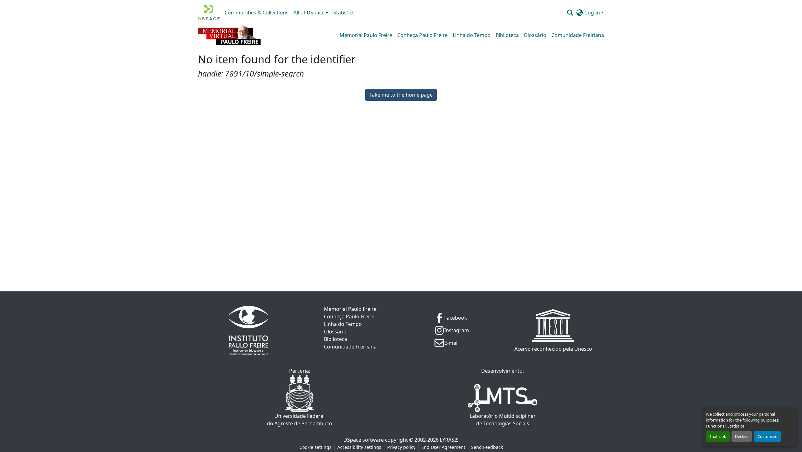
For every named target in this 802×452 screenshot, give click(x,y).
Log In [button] (593, 12)
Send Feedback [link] (487, 447)
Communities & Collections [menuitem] (257, 12)
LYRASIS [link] (449, 439)
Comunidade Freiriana (577, 35)
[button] (209, 12)
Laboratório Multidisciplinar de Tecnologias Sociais (503, 419)
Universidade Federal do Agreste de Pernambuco (299, 419)
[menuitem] (311, 12)
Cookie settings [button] (315, 447)
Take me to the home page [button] (401, 94)
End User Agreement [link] (443, 447)
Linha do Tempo (472, 35)
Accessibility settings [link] (359, 447)
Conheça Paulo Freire (422, 35)
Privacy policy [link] (401, 447)
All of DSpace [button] (309, 12)
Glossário (535, 35)
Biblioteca (507, 35)
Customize (767, 436)
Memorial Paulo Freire (366, 35)
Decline (741, 436)
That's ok (717, 436)
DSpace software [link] (363, 439)
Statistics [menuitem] (344, 12)
